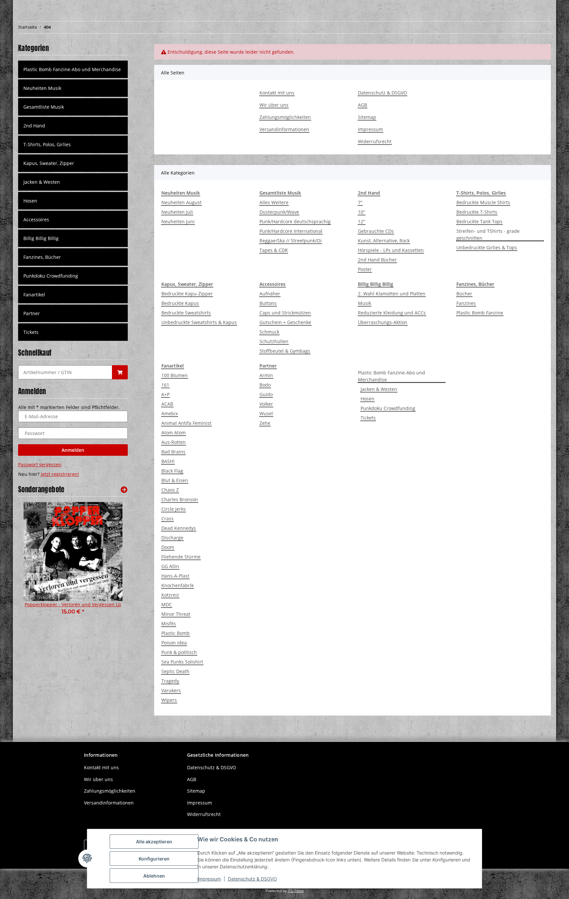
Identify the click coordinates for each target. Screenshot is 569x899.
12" (361, 221)
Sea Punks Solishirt (182, 662)
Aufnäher (269, 293)
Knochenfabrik (177, 585)
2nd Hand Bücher (377, 260)
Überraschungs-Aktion (382, 322)
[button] (72, 88)
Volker (266, 404)
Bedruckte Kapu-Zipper (187, 293)
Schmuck (269, 332)
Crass (167, 518)
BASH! (168, 461)
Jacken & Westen (379, 389)
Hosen (367, 398)
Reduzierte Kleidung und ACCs (392, 313)
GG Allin (170, 566)
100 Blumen (174, 375)
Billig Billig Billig (41, 238)
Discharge (172, 537)
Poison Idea (174, 643)
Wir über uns (273, 105)
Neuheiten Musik (42, 88)
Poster (365, 269)
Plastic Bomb (175, 633)
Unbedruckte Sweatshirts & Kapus (199, 322)
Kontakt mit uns (276, 93)
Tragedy (170, 681)
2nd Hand (34, 126)
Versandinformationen (284, 129)
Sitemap (367, 117)
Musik (364, 303)
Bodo (265, 385)
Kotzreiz (170, 595)
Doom (167, 547)
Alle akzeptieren (154, 841)
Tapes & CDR (273, 250)
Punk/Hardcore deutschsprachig (295, 221)
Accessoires (36, 219)
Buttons (268, 303)
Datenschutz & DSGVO (382, 93)
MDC (166, 604)
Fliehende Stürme (181, 557)
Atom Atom (173, 432)
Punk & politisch (179, 652)
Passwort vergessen (40, 464)
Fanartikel (34, 294)
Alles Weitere (273, 202)
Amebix (169, 413)
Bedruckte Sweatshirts (186, 313)
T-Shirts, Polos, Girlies (47, 144)
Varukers (171, 690)
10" (361, 212)
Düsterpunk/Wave (279, 212)
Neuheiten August (181, 202)
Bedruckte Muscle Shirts (483, 202)
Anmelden (73, 450)
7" (360, 202)
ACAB (167, 404)
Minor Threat (175, 614)
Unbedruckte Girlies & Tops (486, 247)
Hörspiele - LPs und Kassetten (391, 250)
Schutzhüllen (273, 341)
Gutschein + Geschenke (285, 322)
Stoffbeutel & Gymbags (284, 351)
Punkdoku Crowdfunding (388, 408)
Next (111, 563)
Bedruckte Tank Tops (479, 221)
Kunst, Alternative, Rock (384, 240)
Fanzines (466, 303)
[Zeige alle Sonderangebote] (124, 489)
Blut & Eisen (174, 480)
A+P (165, 394)
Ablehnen (154, 876)
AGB (362, 105)
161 (165, 385)
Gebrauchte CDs (376, 231)
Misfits (168, 623)
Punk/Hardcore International (290, 231)
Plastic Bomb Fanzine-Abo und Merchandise (391, 376)
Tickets (368, 418)
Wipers (169, 700)
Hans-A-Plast (175, 576)
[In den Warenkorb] (120, 372)
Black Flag (172, 471)
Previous (34, 563)
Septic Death (175, 671)
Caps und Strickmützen (285, 313)
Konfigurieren (154, 858)
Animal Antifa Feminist (186, 423)
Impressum (370, 129)
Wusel (266, 413)
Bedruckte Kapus (180, 303)
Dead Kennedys (178, 528)
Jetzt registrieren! (60, 474)
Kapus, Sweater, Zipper (48, 163)
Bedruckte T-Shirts (476, 212)
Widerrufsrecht (375, 141)
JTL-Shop (296, 890)
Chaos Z (170, 490)
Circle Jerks (173, 509)
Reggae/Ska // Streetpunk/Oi (290, 240)
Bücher (464, 293)
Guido (266, 394)
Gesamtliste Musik (43, 107)
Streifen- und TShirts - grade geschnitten (488, 234)
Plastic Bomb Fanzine (479, 313)
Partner (31, 313)
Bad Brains (173, 452)
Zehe (264, 423)
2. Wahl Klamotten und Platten (391, 293)
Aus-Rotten (173, 442)
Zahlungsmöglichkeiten (285, 117)
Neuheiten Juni (178, 221)
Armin (266, 375)
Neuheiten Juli (177, 212)
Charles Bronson (179, 499)
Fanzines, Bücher (42, 257)
